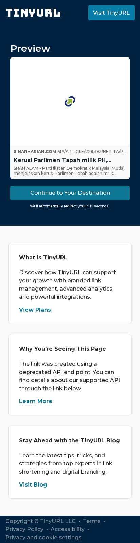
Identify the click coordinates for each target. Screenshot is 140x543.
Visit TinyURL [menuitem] (111, 13)
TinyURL (33, 12)
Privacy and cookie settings (43, 537)
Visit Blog (33, 484)
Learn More (35, 401)
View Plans (35, 310)
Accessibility (68, 529)
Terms (92, 521)
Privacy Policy (25, 529)
